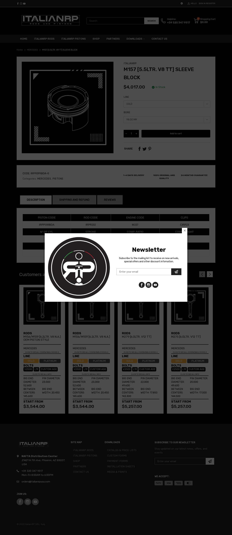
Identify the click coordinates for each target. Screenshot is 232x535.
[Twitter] (148, 285)
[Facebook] (142, 285)
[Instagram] (155, 285)
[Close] (184, 230)
